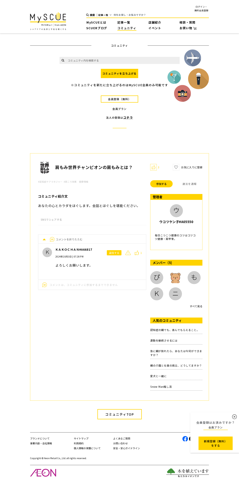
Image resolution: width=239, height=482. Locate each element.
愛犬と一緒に (158, 376)
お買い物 (186, 28)
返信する (114, 253)
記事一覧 (123, 22)
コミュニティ (126, 28)
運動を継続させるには (164, 340)
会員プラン (119, 109)
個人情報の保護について (87, 448)
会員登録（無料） (119, 99)
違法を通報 (189, 184)
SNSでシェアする (51, 219)
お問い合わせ (120, 443)
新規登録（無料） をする (215, 443)
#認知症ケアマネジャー (50, 181)
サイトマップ (81, 438)
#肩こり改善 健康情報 (76, 181)
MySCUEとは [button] (96, 22)
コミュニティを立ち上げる (119, 73)
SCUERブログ (96, 28)
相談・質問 (187, 22)
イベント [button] (154, 28)
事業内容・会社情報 (41, 443)
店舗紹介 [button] (154, 22)
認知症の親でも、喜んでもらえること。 (174, 330)
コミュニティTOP (119, 414)
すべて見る (196, 306)
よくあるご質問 (121, 438)
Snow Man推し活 (161, 386)
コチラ (128, 117)
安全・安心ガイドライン (126, 448)
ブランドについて (40, 438)
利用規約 (79, 443)
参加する (161, 184)
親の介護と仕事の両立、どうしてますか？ (176, 365)
